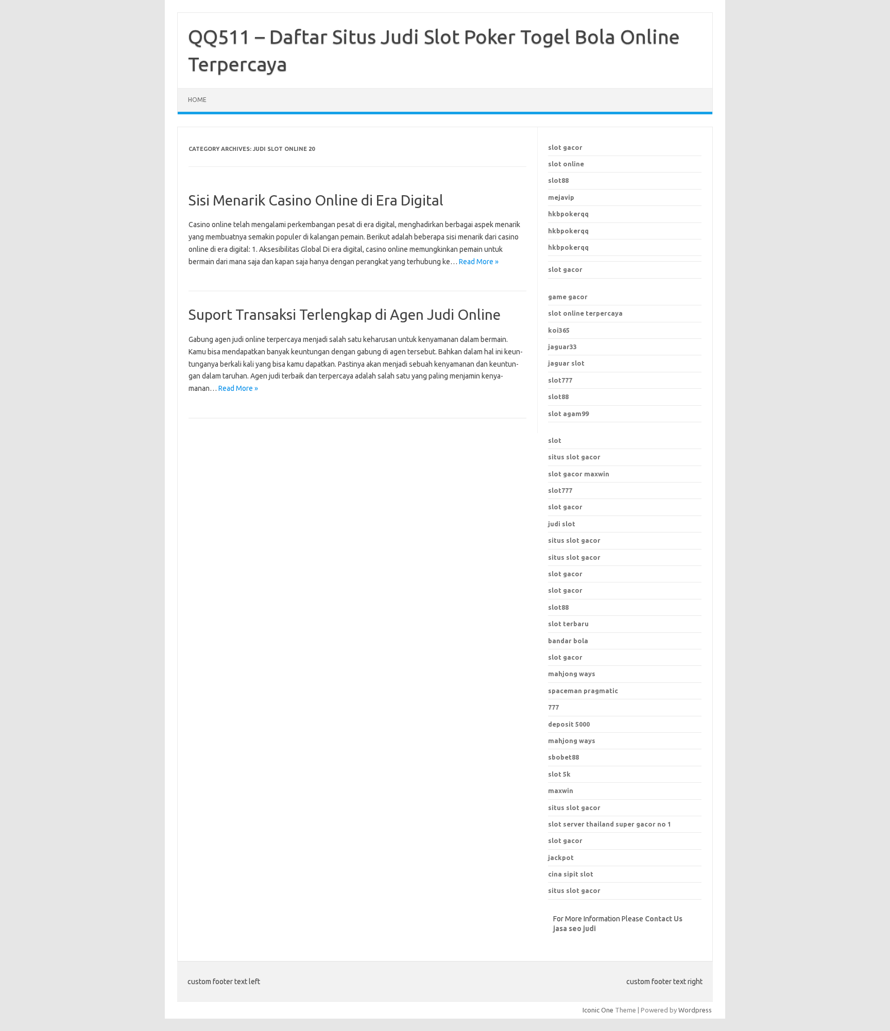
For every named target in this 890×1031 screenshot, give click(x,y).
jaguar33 (562, 346)
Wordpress (695, 1009)
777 (553, 707)
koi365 (559, 330)
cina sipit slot (570, 874)
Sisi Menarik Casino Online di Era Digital (316, 200)
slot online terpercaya (585, 313)
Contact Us (663, 919)
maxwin (560, 790)
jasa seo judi (574, 928)
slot (554, 440)
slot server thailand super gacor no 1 (609, 824)
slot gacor (565, 147)
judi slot (561, 523)
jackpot (561, 857)
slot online (566, 163)
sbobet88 (563, 757)
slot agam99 (568, 413)
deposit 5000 (569, 724)
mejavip (561, 197)
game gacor (568, 296)
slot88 (558, 180)
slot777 (560, 380)
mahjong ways (571, 673)
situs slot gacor (574, 456)
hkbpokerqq (568, 213)
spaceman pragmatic (583, 690)
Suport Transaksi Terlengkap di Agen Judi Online (345, 314)
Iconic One (598, 1009)
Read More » (479, 261)
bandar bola (568, 640)
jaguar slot (566, 363)
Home (197, 99)
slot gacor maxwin (578, 473)
